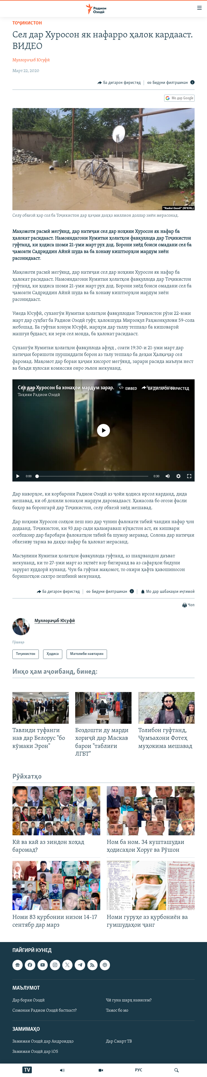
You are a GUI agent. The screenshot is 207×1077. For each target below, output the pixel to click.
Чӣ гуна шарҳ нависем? (128, 1000)
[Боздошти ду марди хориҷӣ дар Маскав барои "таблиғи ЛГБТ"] (103, 708)
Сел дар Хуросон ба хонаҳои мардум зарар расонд (74, 388)
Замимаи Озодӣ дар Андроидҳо (43, 1041)
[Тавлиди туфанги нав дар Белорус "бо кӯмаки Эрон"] (40, 708)
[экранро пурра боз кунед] (189, 476)
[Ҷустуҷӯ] (176, 1070)
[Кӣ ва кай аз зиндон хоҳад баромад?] (56, 810)
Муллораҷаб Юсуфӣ (31, 60)
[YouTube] (101, 1070)
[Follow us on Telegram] (80, 965)
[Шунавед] (62, 1070)
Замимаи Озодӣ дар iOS (35, 1052)
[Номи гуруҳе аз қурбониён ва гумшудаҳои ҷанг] (151, 885)
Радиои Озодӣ (46, 395)
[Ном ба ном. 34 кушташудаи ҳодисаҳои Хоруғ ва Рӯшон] (151, 810)
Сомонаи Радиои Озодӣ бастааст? (44, 1010)
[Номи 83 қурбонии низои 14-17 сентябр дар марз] (56, 885)
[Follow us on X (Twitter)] (67, 965)
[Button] (119, 82)
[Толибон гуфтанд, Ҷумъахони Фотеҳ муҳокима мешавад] (166, 708)
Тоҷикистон (27, 23)
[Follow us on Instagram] (55, 965)
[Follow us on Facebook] (30, 965)
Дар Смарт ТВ (119, 1041)
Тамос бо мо (117, 1010)
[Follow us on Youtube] (42, 965)
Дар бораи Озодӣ (28, 1000)
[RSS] (92, 965)
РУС (138, 1070)
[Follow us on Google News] (17, 965)
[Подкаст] (105, 965)
